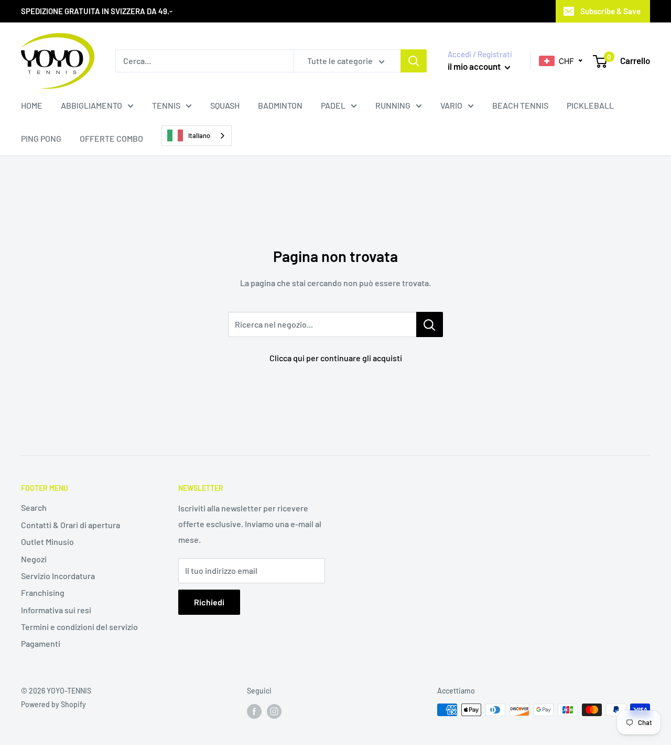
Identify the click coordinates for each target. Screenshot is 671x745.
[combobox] (196, 135)
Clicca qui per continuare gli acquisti (335, 358)
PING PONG (41, 138)
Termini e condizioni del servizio (79, 627)
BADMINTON (280, 105)
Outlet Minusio (47, 542)
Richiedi (209, 602)
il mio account (475, 66)
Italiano (199, 135)
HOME (31, 105)
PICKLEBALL (590, 105)
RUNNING (392, 105)
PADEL (333, 105)
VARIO (451, 105)
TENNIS (166, 105)
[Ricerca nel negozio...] (429, 324)
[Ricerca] (414, 60)
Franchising (42, 592)
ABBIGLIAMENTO (91, 105)
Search (34, 507)
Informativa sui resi (56, 610)
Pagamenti (40, 643)
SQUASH (225, 105)
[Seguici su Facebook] (254, 711)
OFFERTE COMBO (111, 138)
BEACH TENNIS (520, 105)
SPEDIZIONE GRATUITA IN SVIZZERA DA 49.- (96, 11)
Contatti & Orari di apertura (70, 525)
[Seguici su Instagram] (274, 711)
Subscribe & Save (610, 11)
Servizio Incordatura (58, 576)
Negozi (34, 559)
